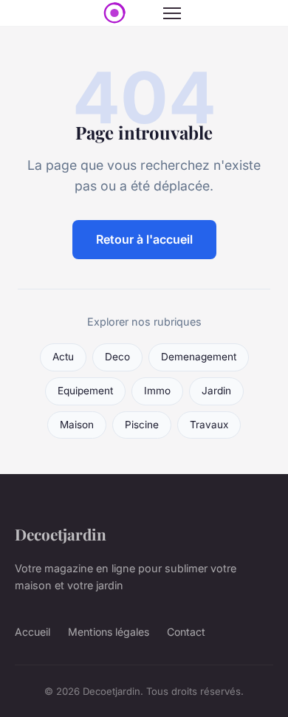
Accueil (32, 631)
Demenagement (198, 357)
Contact (186, 631)
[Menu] (172, 13)
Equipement (85, 391)
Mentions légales (108, 631)
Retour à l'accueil (144, 239)
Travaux (209, 424)
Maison (77, 424)
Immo (157, 391)
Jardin (216, 391)
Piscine (142, 424)
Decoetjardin (60, 534)
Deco (117, 357)
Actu (63, 357)
